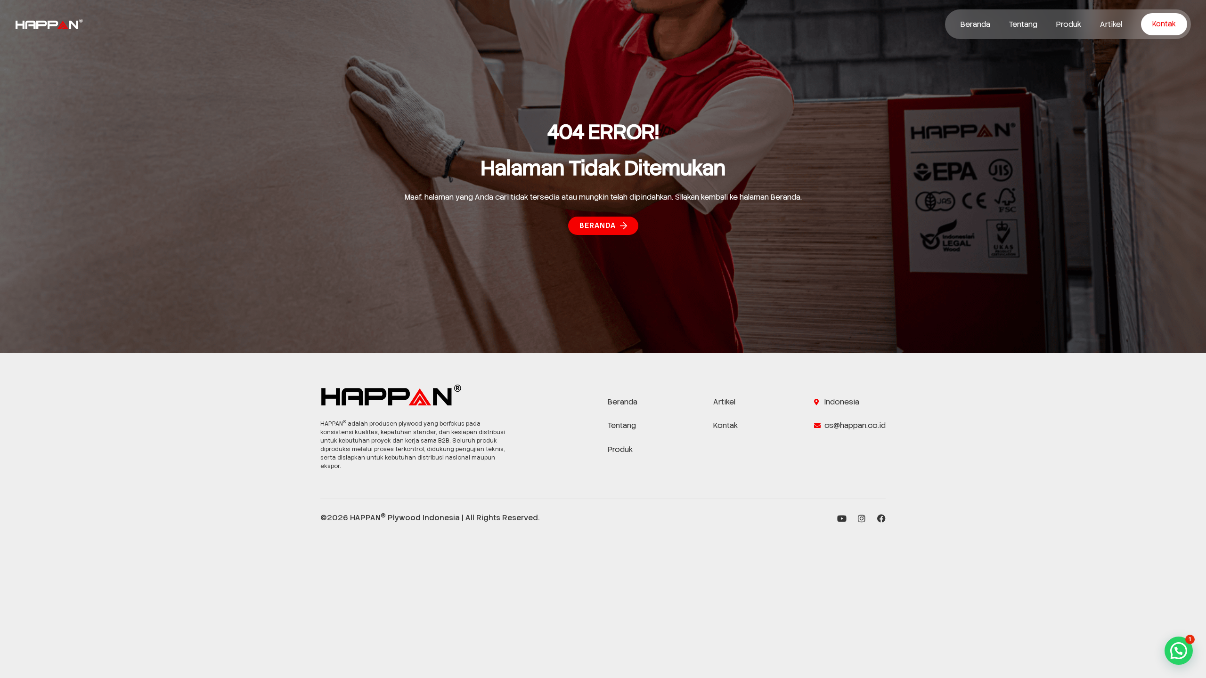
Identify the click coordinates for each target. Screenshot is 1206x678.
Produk (1068, 24)
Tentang (1023, 24)
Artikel (1111, 24)
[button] (1179, 651)
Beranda (975, 24)
